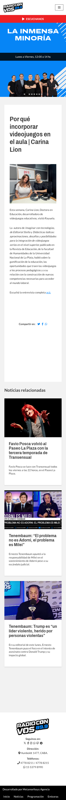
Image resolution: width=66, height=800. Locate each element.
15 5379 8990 (34, 767)
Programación (35, 796)
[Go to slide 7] (39, 94)
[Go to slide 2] (27, 94)
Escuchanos (34, 18)
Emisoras (53, 796)
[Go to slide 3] (29, 94)
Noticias (18, 796)
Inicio (6, 796)
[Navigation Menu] (59, 7)
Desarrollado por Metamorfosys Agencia (26, 789)
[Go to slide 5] (34, 94)
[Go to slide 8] (41, 94)
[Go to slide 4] (32, 94)
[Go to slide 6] (36, 94)
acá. (48, 292)
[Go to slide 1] (24, 94)
